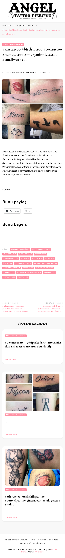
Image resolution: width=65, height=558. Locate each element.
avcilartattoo (25, 254)
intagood (7, 263)
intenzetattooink (23, 263)
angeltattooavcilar (20, 249)
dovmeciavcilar (10, 258)
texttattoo (23, 277)
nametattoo (8, 272)
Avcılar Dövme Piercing (32, 543)
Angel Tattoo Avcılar (13, 44)
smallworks (9, 277)
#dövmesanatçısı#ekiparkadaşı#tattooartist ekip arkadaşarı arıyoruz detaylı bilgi (33, 344)
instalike (25, 258)
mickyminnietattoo (44, 268)
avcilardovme (9, 254)
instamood (37, 258)
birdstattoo (40, 254)
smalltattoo (49, 272)
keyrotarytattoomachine (45, 263)
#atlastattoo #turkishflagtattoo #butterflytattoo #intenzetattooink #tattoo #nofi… (32, 500)
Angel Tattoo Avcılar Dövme (23, 73)
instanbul (49, 258)
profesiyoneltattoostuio (29, 272)
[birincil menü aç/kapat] (4, 11)
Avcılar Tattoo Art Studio (45, 540)
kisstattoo (28, 268)
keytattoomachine (11, 268)
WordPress (39, 552)
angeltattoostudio (41, 249)
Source (6, 189)
